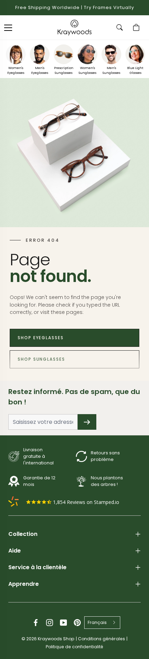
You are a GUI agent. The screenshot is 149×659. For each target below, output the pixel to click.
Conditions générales (101, 639)
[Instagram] (49, 622)
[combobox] (102, 622)
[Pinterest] (77, 622)
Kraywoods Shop (56, 639)
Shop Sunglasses (41, 359)
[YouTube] (63, 622)
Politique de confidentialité (74, 647)
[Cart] (137, 27)
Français (97, 622)
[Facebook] (36, 622)
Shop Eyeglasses (41, 338)
